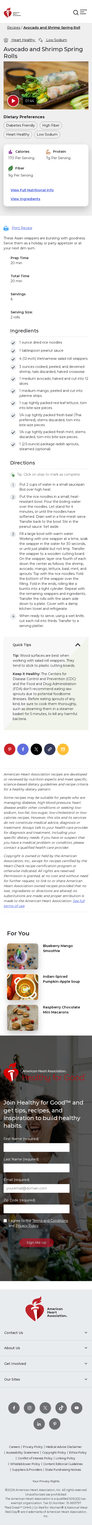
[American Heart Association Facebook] (14, 1408)
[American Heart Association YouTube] (77, 1408)
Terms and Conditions (50, 1221)
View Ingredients (25, 199)
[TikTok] (61, 1408)
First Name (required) (21, 1139)
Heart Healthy (23, 40)
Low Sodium (56, 40)
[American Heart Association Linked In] (39, 1424)
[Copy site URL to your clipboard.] (50, 749)
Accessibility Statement (22, 1452)
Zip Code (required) (19, 1200)
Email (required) (16, 1180)
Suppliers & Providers (27, 1469)
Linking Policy (65, 1458)
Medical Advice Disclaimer (64, 1447)
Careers (14, 1447)
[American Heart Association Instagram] (29, 1408)
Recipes (13, 27)
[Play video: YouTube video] (13, 101)
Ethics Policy (78, 1452)
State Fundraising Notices (63, 1469)
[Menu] (83, 12)
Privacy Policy (27, 1226)
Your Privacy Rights (46, 1481)
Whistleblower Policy (25, 1464)
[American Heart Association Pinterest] (55, 1424)
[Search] (76, 12)
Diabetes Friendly (20, 125)
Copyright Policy (54, 1452)
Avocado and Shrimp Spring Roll (51, 27)
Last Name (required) (21, 1159)
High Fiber (50, 125)
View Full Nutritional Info (32, 190)
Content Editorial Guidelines (63, 1464)
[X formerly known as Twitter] (45, 1408)
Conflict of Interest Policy (35, 1458)
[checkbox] (13, 343)
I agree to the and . (38, 1223)
